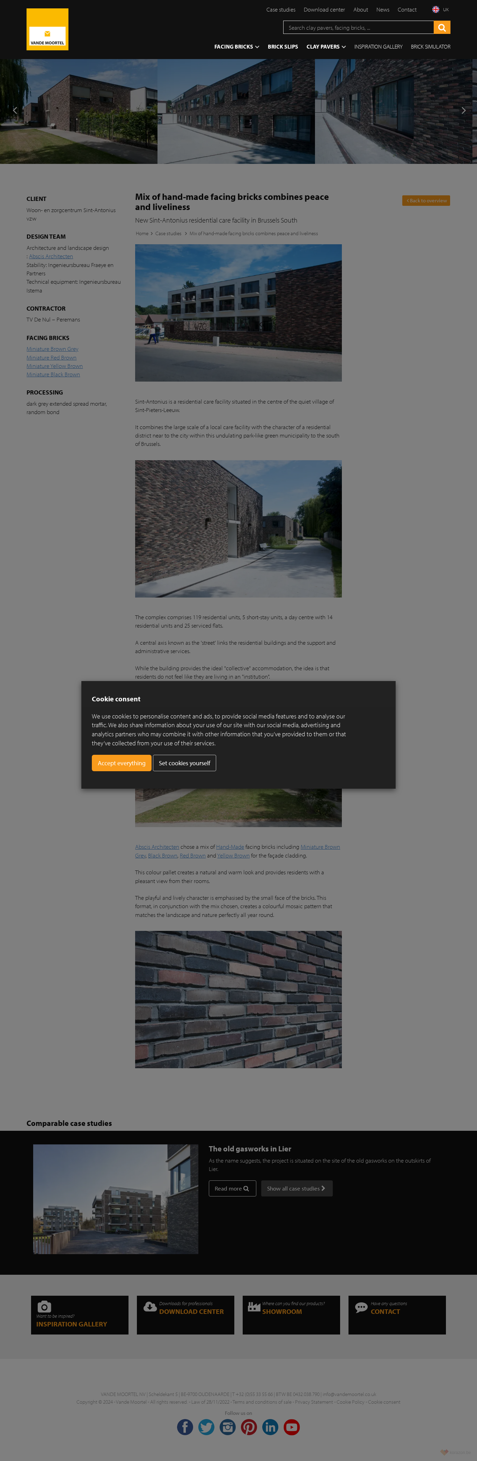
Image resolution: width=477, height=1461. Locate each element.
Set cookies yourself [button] (184, 763)
